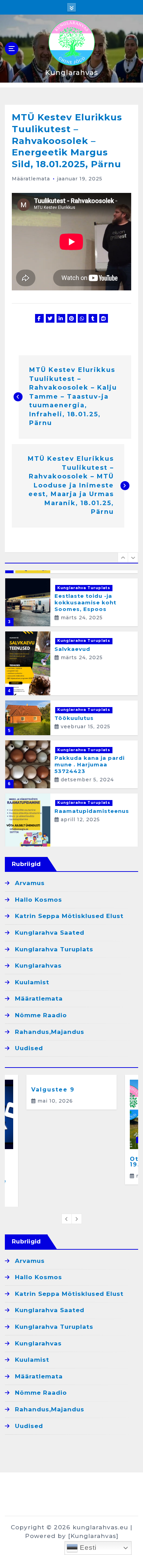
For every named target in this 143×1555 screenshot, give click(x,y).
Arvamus (30, 883)
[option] (71, 602)
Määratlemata (31, 179)
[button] (123, 557)
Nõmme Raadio (41, 1015)
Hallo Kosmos (38, 899)
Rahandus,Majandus (49, 1031)
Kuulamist (32, 982)
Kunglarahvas (38, 965)
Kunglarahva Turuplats (83, 588)
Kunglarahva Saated (49, 932)
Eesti (87, 1547)
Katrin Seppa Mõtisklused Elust (69, 915)
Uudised (29, 1048)
